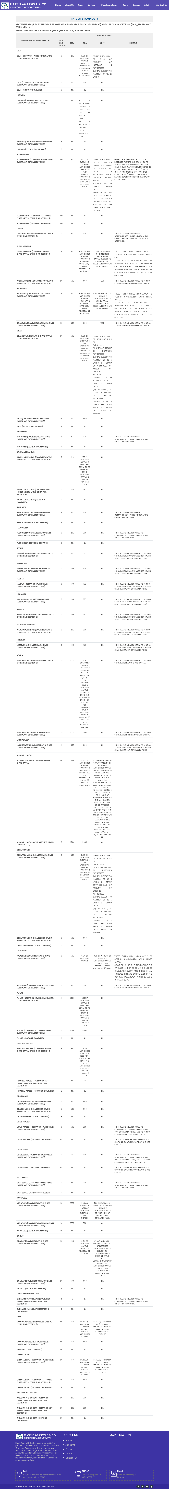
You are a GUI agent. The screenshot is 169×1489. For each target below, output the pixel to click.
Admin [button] (147, 5)
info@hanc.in (123, 1477)
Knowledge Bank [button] (109, 5)
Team (80, 5)
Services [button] (92, 5)
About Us (69, 5)
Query (125, 5)
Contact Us (161, 5)
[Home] (25, 5)
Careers (136, 5)
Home (58, 5)
